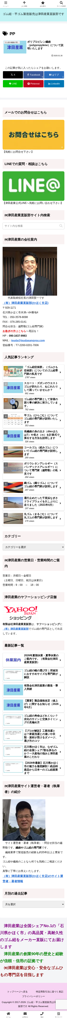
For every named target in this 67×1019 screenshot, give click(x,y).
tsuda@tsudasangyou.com (28, 340)
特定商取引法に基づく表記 (49, 991)
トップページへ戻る (17, 991)
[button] (61, 226)
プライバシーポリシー (33, 996)
